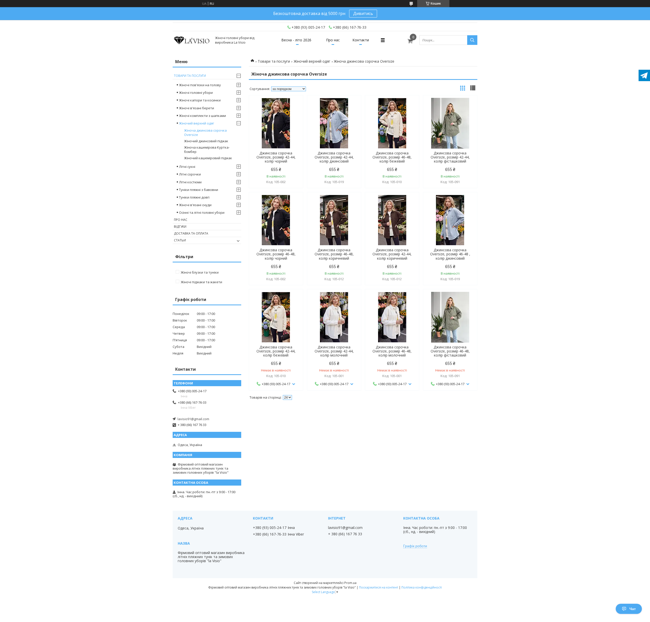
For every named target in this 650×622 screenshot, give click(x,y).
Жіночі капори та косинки (200, 100)
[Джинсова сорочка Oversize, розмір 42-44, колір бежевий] (276, 317)
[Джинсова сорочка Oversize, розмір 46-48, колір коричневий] (334, 220)
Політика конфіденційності (421, 587)
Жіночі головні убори (196, 92)
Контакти (360, 40)
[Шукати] (472, 40)
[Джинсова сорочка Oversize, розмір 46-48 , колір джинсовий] (450, 220)
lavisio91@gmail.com (193, 419)
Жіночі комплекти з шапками (202, 115)
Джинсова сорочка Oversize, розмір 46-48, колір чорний (276, 254)
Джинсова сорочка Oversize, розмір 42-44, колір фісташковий (450, 157)
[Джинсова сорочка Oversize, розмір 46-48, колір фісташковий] (450, 317)
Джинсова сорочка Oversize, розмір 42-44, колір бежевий (276, 351)
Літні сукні (187, 166)
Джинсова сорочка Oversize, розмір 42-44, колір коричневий (392, 254)
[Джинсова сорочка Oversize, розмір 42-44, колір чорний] (276, 123)
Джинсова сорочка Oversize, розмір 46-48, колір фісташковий (450, 351)
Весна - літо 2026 (296, 40)
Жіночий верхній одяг (312, 61)
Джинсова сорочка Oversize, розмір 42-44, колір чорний (276, 157)
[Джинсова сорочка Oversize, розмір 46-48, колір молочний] (392, 317)
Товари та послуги (274, 61)
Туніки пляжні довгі (194, 197)
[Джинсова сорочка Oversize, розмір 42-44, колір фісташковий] (450, 123)
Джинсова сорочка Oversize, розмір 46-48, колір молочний (392, 351)
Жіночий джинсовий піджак (206, 141)
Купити (293, 108)
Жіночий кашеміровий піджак (208, 158)
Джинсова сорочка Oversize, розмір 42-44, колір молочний (334, 351)
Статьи (180, 240)
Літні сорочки (190, 174)
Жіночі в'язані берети (196, 108)
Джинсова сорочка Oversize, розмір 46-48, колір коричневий (334, 254)
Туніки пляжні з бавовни (198, 189)
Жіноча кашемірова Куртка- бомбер (207, 149)
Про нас (333, 40)
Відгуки (180, 226)
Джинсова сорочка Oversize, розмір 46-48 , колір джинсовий (450, 254)
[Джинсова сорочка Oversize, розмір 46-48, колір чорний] (276, 220)
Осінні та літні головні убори (201, 212)
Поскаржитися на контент (378, 587)
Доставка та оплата (191, 233)
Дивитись (363, 13)
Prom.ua (350, 583)
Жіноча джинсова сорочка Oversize (205, 132)
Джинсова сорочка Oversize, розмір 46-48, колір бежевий (392, 157)
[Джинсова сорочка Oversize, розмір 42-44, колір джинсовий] (334, 123)
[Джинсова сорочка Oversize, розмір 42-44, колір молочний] (334, 317)
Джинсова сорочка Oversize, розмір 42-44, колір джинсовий (334, 157)
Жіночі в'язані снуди (195, 205)
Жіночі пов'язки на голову (200, 85)
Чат (632, 609)
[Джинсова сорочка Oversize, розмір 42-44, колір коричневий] (392, 220)
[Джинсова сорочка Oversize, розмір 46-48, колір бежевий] (392, 123)
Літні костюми (190, 182)
